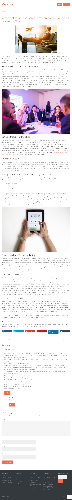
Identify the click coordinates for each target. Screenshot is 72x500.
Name (4, 439)
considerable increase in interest (29, 282)
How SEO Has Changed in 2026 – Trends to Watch (49, 488)
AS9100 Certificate (35, 78)
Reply (7, 392)
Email (4, 446)
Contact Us (18, 475)
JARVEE (10, 496)
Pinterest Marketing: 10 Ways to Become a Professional (48, 482)
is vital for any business (34, 178)
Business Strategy (12, 334)
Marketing (19, 334)
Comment (5, 419)
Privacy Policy (18, 479)
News (24, 334)
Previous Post (7, 340)
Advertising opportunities (21, 477)
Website (4, 454)
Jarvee (7, 3)
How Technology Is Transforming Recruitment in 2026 (35, 484)
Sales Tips (28, 334)
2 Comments (23, 13)
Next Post (66, 340)
